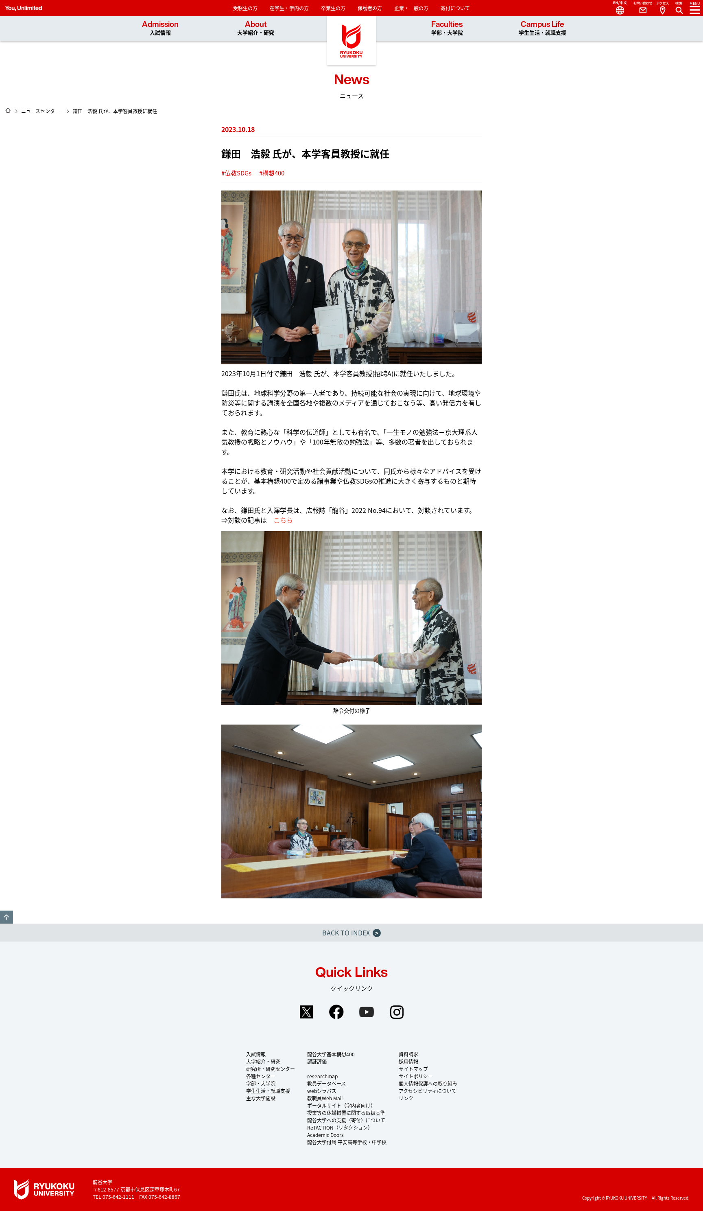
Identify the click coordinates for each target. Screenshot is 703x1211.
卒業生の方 (333, 7)
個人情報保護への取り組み (428, 1083)
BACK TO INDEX (350, 932)
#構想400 (271, 173)
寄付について (455, 7)
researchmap (322, 1076)
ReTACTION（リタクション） (340, 1127)
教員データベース (326, 1083)
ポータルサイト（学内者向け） (341, 1105)
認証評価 (317, 1061)
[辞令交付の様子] (351, 618)
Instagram (397, 1012)
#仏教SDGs (236, 173)
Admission (160, 28)
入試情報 (256, 1054)
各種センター (260, 1076)
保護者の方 (370, 7)
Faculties (447, 28)
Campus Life (542, 28)
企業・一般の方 (411, 7)
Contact (639, 8)
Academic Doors (325, 1134)
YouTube (366, 1012)
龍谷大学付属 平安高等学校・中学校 (346, 1142)
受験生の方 (245, 7)
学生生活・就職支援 (268, 1090)
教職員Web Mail (325, 1098)
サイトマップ (413, 1068)
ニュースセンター (40, 110)
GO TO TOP (6, 917)
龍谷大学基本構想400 (331, 1054)
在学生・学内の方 (289, 7)
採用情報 (408, 1061)
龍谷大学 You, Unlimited (351, 40)
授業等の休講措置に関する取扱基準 (346, 1112)
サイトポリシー (416, 1076)
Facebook (336, 1012)
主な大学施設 (260, 1098)
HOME (8, 110)
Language (617, 8)
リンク (406, 1098)
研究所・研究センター (270, 1068)
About (255, 28)
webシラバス (321, 1090)
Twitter (306, 1012)
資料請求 (408, 1054)
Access (662, 8)
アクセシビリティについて (427, 1090)
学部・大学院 (260, 1083)
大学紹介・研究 (263, 1061)
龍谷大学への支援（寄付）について (346, 1120)
